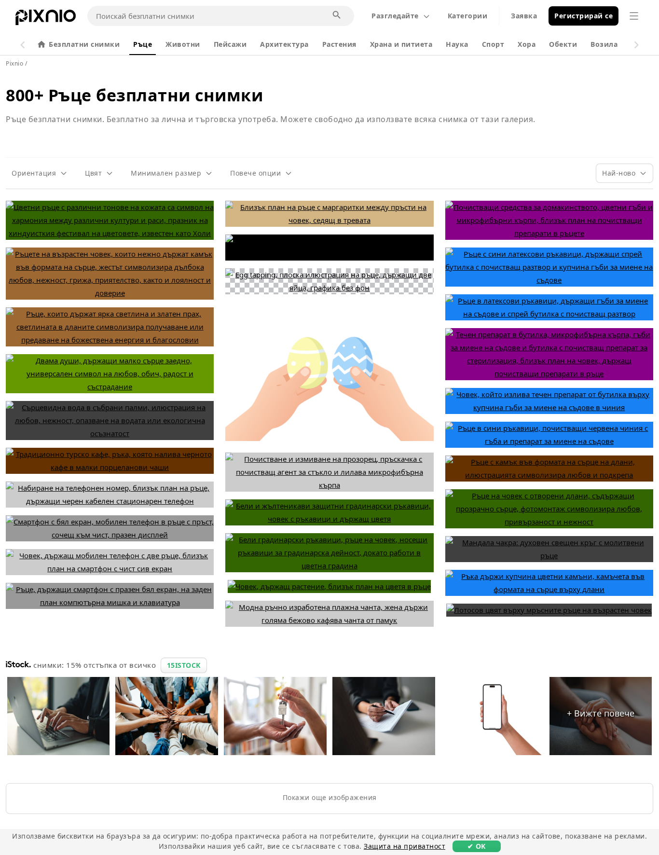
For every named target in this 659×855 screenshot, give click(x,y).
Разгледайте (395, 15)
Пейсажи (230, 44)
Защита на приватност (404, 846)
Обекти (563, 44)
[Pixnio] (45, 19)
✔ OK (476, 846)
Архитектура (284, 44)
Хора (526, 44)
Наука (457, 44)
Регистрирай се (583, 15)
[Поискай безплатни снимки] (337, 15)
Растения (339, 44)
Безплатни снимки (84, 44)
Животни (182, 44)
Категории (468, 15)
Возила (604, 44)
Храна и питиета (401, 44)
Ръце (142, 44)
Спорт (493, 44)
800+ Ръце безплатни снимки (134, 95)
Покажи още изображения (330, 797)
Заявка (524, 15)
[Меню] (634, 16)
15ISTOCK (184, 665)
